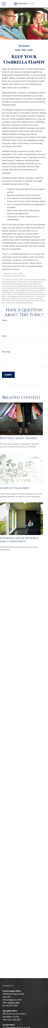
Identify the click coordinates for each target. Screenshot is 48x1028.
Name (4, 320)
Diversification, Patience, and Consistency (19, 539)
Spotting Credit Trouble (18, 438)
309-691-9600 (14, 1003)
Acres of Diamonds (14, 488)
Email (4, 336)
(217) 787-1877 (14, 1020)
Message (6, 351)
